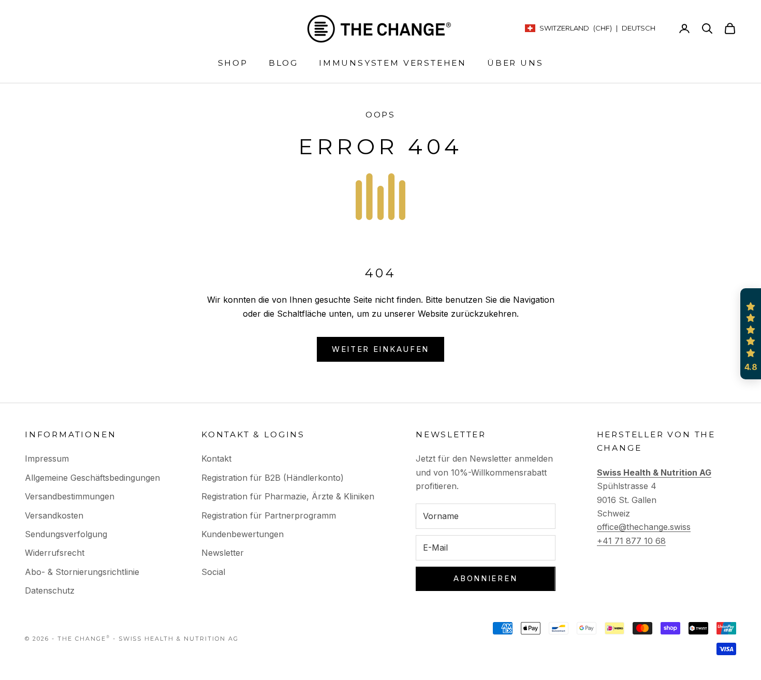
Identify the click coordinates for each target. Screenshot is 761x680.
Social (213, 572)
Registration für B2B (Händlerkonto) (272, 477)
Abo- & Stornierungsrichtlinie (82, 572)
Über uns (515, 63)
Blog (283, 63)
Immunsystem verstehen (392, 63)
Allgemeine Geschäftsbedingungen (92, 477)
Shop (233, 63)
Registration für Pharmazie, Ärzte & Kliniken (287, 496)
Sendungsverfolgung (66, 534)
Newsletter (222, 553)
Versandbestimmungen (69, 496)
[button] (750, 333)
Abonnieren (485, 578)
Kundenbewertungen (242, 534)
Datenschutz (50, 590)
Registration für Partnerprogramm (268, 515)
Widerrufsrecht (54, 553)
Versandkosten (54, 515)
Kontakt (216, 458)
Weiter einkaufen (380, 349)
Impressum (47, 458)
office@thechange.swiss (644, 527)
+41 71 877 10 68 (631, 541)
